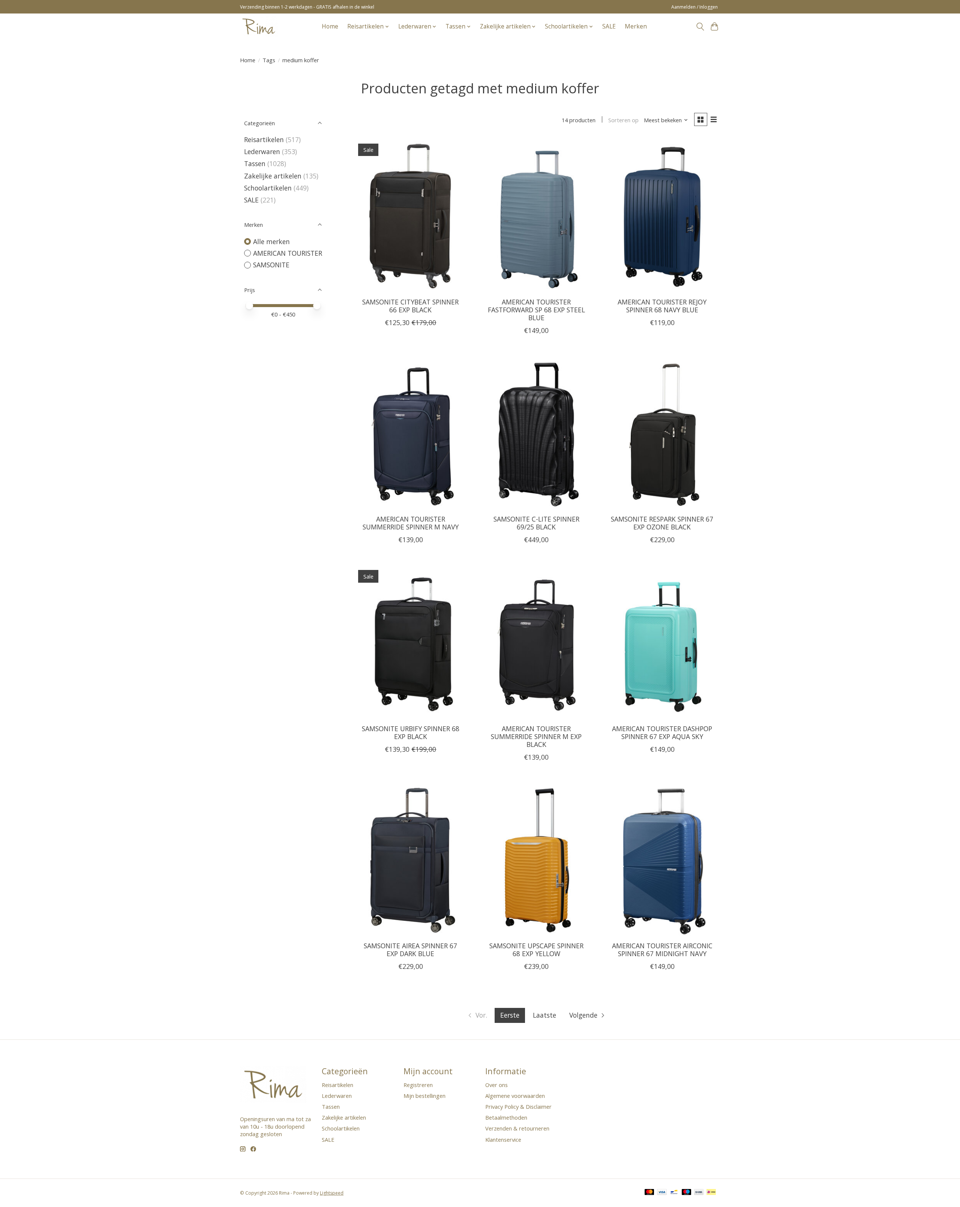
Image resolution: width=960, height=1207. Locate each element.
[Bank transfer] (699, 1193)
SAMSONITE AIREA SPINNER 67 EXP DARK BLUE (410, 949)
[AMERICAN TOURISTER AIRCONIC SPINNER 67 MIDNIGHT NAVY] (662, 859)
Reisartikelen (264, 139)
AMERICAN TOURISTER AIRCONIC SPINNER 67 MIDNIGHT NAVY (662, 949)
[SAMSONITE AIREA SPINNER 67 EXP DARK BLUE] (410, 859)
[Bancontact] (674, 1193)
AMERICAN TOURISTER (287, 253)
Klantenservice (503, 1139)
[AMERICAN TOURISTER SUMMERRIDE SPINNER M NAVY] (410, 432)
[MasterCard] (649, 1193)
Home (330, 26)
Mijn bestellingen (425, 1095)
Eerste (509, 1015)
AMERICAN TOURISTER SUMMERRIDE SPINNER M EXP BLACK (536, 736)
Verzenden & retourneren (517, 1128)
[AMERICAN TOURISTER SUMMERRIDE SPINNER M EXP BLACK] (536, 641)
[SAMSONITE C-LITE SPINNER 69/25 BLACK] (536, 432)
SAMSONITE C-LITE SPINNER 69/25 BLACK (536, 522)
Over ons (496, 1085)
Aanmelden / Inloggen (694, 7)
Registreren (418, 1085)
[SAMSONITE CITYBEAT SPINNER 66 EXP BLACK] (410, 215)
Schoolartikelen (268, 187)
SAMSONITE (271, 264)
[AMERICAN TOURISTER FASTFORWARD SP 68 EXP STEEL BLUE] (536, 215)
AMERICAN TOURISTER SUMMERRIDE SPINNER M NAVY (411, 522)
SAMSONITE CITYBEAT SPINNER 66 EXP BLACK (410, 305)
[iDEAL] (711, 1193)
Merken (636, 26)
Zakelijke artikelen (273, 175)
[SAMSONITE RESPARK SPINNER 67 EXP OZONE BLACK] (662, 432)
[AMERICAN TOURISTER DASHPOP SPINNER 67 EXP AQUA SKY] (662, 641)
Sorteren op (623, 120)
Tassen (255, 163)
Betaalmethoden (506, 1117)
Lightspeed (332, 1193)
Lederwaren (262, 151)
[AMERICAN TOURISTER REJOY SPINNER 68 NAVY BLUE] (662, 215)
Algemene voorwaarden (515, 1095)
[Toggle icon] (699, 26)
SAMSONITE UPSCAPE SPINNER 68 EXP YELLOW (536, 949)
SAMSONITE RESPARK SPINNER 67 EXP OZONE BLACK (662, 522)
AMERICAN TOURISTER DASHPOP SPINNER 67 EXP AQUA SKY (662, 732)
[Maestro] (687, 1193)
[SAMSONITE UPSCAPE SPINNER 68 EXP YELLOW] (536, 859)
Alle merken (271, 241)
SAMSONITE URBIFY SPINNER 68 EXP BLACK (410, 732)
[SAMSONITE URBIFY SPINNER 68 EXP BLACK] (410, 641)
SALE (609, 26)
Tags (268, 60)
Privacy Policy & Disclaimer (518, 1106)
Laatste (544, 1015)
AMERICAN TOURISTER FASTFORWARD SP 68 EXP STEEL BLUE (536, 309)
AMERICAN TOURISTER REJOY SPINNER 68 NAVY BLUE (662, 305)
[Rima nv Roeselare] (259, 26)
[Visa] (662, 1193)
